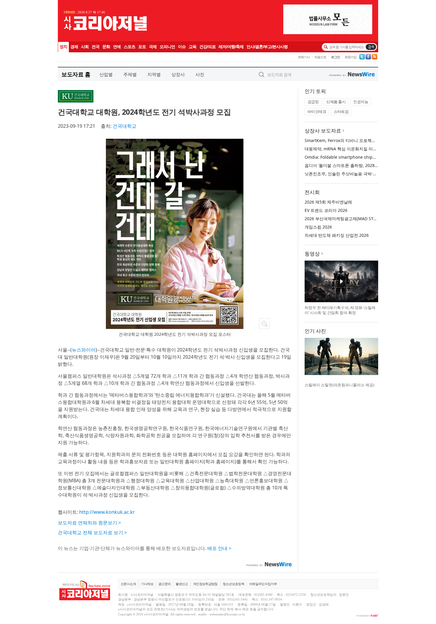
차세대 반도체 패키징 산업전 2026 (337, 235)
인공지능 (360, 101)
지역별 (154, 74)
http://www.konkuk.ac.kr (107, 512)
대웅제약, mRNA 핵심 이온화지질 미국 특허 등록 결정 (355, 149)
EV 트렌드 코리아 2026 (326, 210)
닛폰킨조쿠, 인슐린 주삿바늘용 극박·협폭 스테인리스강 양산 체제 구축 (370, 174)
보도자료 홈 (75, 74)
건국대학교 (124, 126)
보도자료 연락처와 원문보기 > (89, 522)
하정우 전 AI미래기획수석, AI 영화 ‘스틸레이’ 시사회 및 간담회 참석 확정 (340, 310)
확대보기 (264, 323)
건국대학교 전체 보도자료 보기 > (92, 532)
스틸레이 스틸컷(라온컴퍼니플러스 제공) (339, 384)
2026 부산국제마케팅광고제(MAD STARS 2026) (349, 218)
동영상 (312, 253)
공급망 (313, 101)
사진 (199, 74)
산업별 (106, 74)
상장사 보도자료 (323, 130)
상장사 (178, 74)
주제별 (130, 74)
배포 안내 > (219, 548)
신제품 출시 (336, 101)
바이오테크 (317, 111)
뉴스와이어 (84, 349)
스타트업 (341, 111)
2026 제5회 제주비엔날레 (328, 202)
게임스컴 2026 (318, 227)
